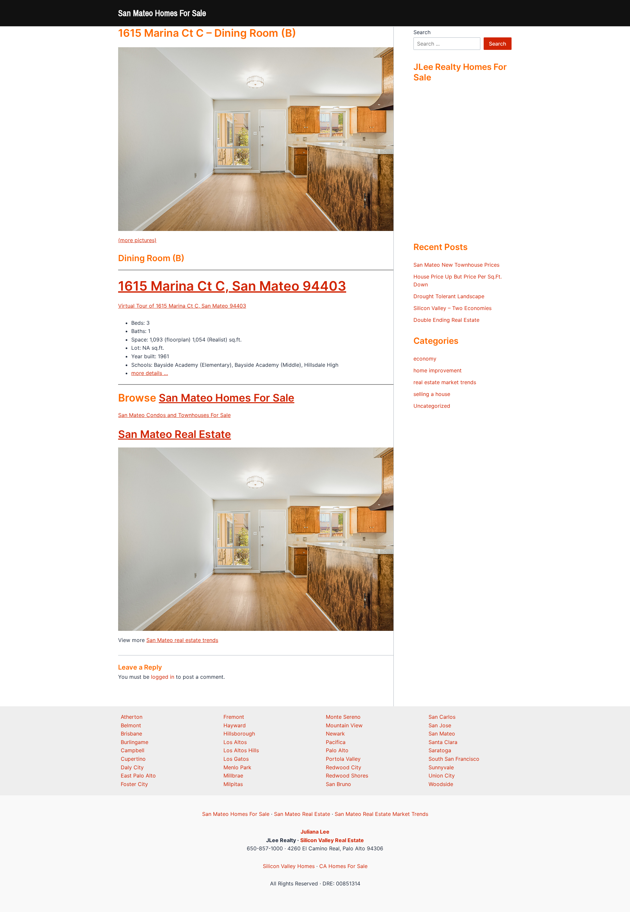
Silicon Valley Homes (289, 866)
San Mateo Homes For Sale (162, 13)
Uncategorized (431, 406)
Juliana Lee (315, 831)
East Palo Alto (138, 775)
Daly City (132, 767)
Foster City (134, 784)
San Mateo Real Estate (174, 434)
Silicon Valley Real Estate (332, 840)
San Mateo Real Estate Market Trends (381, 814)
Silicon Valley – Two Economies (452, 308)
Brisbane (131, 733)
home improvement (437, 370)
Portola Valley (343, 759)
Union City (442, 775)
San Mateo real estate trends (182, 640)
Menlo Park (237, 767)
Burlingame (134, 742)
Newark (335, 733)
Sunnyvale (441, 767)
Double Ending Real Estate (446, 320)
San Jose (440, 725)
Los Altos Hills (241, 750)
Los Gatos (236, 759)
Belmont (131, 725)
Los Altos (235, 742)
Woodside (441, 784)
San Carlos (442, 717)
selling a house (431, 394)
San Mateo (442, 733)
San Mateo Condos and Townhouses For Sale (174, 415)
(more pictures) (137, 240)
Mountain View (344, 725)
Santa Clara (443, 742)
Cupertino (133, 759)
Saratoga (440, 750)
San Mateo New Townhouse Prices (456, 264)
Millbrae (233, 775)
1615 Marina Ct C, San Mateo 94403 (232, 286)
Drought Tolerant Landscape (448, 296)
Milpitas (233, 784)
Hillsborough (239, 733)
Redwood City (343, 767)
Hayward (234, 725)
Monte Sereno (343, 717)
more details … (149, 373)
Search (421, 32)
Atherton (131, 717)
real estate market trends (444, 382)
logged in (162, 677)
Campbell (132, 750)
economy (424, 358)
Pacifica (336, 742)
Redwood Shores (347, 775)
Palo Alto (337, 750)
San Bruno (338, 784)
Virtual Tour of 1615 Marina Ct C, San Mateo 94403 (182, 305)
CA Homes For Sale (343, 866)
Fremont (233, 717)
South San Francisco (454, 759)
